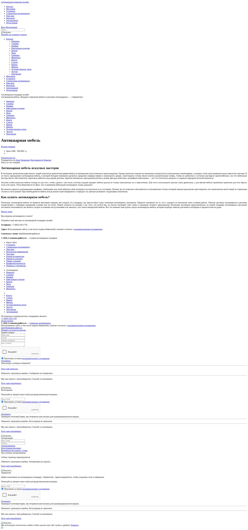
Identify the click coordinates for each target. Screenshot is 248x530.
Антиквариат (12, 312)
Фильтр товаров (8, 147)
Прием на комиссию (15, 256)
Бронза (9, 282)
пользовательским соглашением (88, 229)
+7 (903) (9, 318)
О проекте (10, 245)
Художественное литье (16, 305)
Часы (8, 284)
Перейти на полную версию (13, 330)
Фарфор (9, 277)
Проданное (11, 309)
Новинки (10, 272)
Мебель (9, 302)
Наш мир (10, 249)
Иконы (9, 300)
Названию (25, 160)
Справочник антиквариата (18, 247)
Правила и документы (16, 266)
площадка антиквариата (40, 323)
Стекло (9, 298)
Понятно (75, 525)
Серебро (10, 275)
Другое (9, 307)
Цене (18, 160)
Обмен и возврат (13, 261)
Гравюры (10, 286)
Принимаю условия (26, 358)
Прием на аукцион (14, 259)
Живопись (10, 289)
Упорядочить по (8, 158)
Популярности (36, 160)
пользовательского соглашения (35, 358)
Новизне (47, 160)
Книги (9, 295)
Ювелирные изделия (15, 279)
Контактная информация (17, 252)
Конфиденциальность (15, 263)
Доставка (10, 254)
